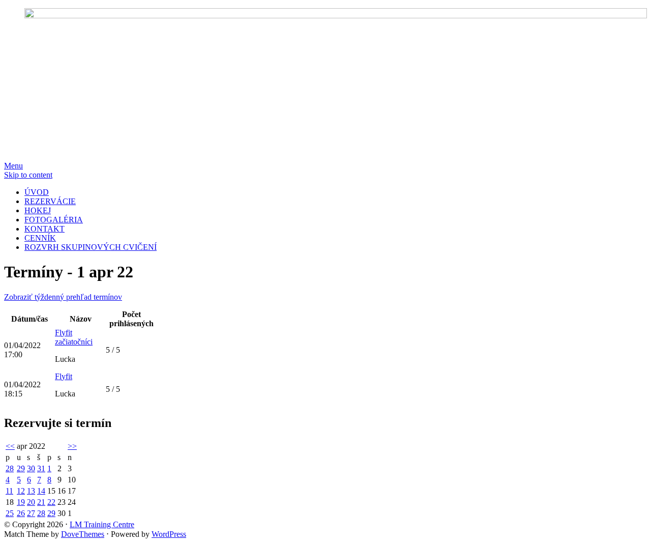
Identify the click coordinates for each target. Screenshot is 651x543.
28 (10, 468)
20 (31, 502)
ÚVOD (36, 192)
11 (9, 491)
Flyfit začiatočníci (74, 337)
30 (31, 468)
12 (21, 491)
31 (41, 468)
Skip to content (28, 174)
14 (41, 491)
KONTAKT (44, 228)
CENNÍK (40, 238)
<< (10, 446)
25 (10, 513)
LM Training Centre (102, 524)
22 (51, 502)
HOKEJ (37, 210)
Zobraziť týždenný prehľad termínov (63, 297)
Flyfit (63, 376)
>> (72, 446)
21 (41, 502)
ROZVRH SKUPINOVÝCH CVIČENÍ (90, 247)
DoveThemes (82, 534)
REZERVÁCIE (50, 201)
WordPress (169, 534)
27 (31, 513)
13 (31, 491)
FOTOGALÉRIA (53, 219)
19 (21, 502)
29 (21, 468)
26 (21, 513)
